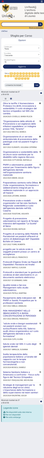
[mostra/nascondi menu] (42, 1)
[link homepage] (3, 1)
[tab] (5, 98)
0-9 (11, 73)
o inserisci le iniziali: (13, 85)
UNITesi (4, 31)
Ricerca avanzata (36, 28)
